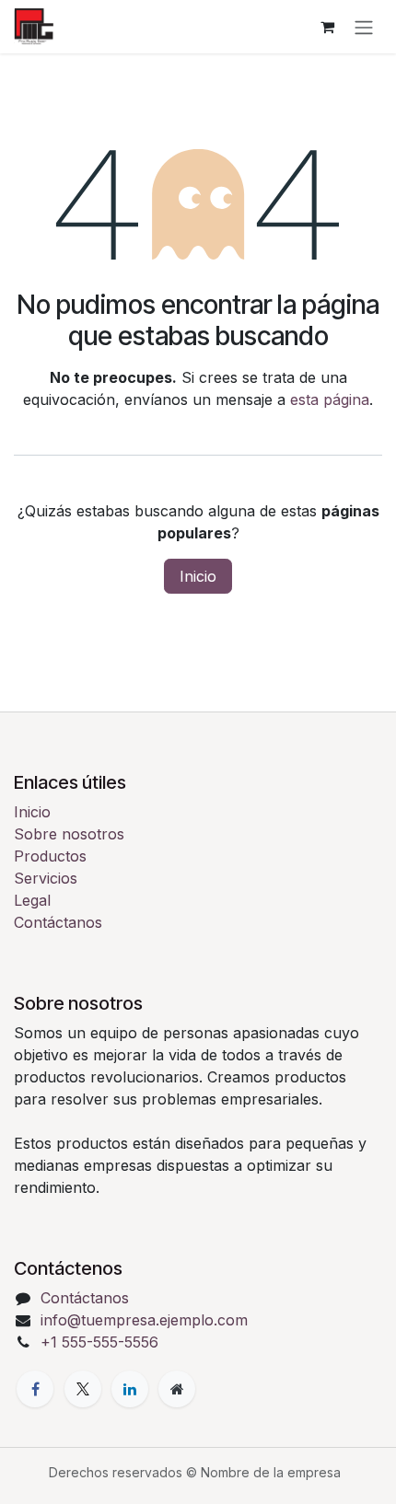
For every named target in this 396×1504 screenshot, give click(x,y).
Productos (50, 856)
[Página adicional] (176, 1389)
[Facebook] (35, 1389)
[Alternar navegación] (363, 26)
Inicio (198, 576)
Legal (32, 900)
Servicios (45, 878)
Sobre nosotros (69, 834)
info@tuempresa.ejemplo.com (144, 1320)
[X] (82, 1389)
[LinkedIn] (129, 1389)
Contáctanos (58, 922)
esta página (329, 399)
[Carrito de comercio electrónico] (327, 26)
